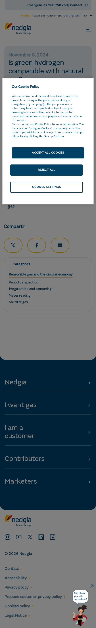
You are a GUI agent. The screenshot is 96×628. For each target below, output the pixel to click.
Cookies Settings (46, 187)
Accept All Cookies (48, 152)
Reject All (46, 169)
